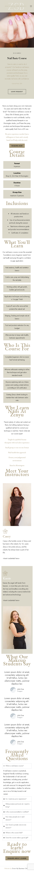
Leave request (17, 92)
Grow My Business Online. (21, 868)
